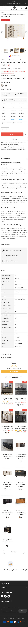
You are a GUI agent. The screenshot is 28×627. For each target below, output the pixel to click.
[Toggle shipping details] (25, 100)
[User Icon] (21, 8)
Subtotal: (3, 89)
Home (2, 12)
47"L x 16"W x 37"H (7, 78)
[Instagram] (5, 596)
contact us (13, 119)
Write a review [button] (14, 371)
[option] (14, 3)
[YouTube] (8, 596)
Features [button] (3, 270)
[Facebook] (2, 596)
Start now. (16, 122)
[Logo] (14, 8)
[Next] (26, 32)
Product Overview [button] (5, 244)
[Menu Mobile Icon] (1, 8)
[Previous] (2, 32)
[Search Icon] (5, 8)
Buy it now (14, 139)
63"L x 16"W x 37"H (19, 78)
